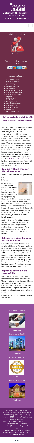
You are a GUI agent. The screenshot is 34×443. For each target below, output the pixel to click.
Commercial (23, 423)
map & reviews (24, 415)
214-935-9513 (21, 18)
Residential (14, 423)
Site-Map (27, 430)
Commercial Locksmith (17, 334)
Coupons (22, 426)
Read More (17, 330)
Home (8, 423)
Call (17, 440)
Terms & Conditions (10, 430)
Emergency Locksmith (17, 357)
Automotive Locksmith (17, 311)
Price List (20, 430)
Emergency (14, 426)
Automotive (6, 426)
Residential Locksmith (17, 380)
